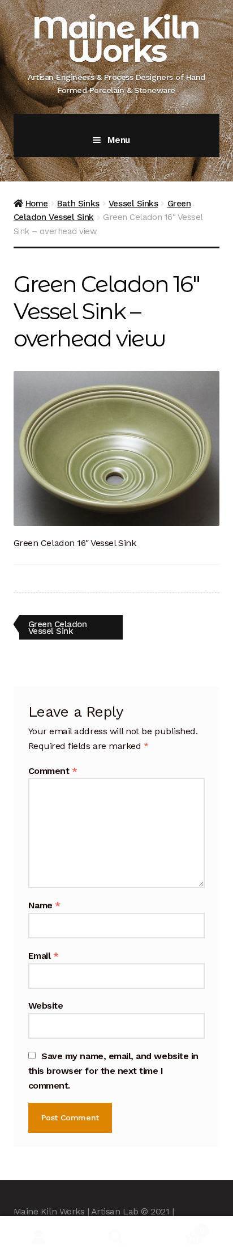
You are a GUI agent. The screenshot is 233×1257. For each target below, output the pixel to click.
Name (44, 905)
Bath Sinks (78, 203)
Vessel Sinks (133, 203)
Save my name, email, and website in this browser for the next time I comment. (113, 1071)
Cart (180, 1226)
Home (36, 203)
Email (43, 955)
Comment (52, 770)
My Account (38, 1237)
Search (116, 1237)
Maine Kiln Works (116, 39)
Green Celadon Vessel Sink (57, 627)
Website (45, 1005)
